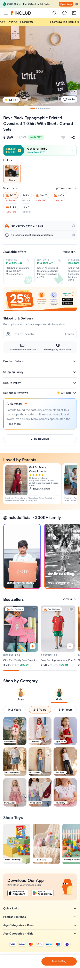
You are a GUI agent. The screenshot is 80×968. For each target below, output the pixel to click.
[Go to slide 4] (40, 108)
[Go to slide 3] (38, 108)
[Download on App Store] (17, 893)
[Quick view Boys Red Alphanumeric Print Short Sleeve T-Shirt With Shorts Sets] (70, 646)
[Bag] (74, 13)
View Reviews (40, 439)
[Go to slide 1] (32, 108)
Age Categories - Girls (18, 933)
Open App (66, 4)
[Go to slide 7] (47, 108)
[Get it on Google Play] (43, 893)
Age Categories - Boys (18, 925)
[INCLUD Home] (21, 13)
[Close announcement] (76, 4)
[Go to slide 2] (36, 108)
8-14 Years (66, 709)
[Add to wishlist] (63, 137)
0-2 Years (14, 709)
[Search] (54, 13)
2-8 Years (39, 709)
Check (69, 334)
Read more (14, 424)
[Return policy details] (73, 235)
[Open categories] (5, 13)
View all (68, 252)
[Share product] (73, 137)
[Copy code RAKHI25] (28, 261)
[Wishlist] (64, 13)
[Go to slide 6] (45, 108)
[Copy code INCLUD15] (59, 261)
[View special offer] (40, 299)
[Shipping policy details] (73, 225)
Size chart (66, 188)
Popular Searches (14, 917)
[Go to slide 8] (49, 108)
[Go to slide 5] (42, 108)
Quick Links (11, 908)
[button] (40, 150)
